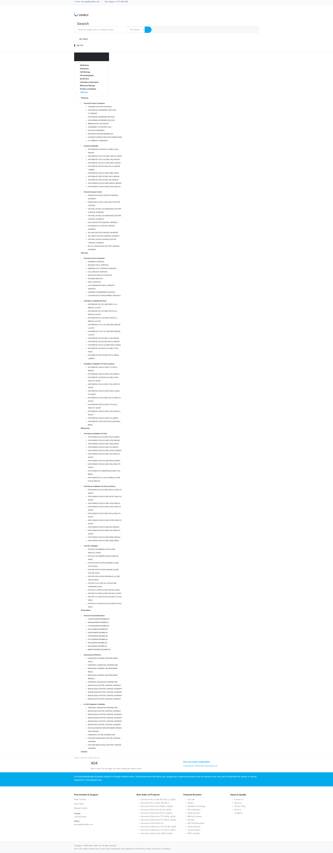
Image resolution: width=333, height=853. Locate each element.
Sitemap (204, 766)
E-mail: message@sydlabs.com (87, 2)
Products (84, 98)
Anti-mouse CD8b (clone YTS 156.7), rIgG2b (158, 830)
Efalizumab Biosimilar (97, 643)
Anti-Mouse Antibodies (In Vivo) (101, 117)
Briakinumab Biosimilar (98, 622)
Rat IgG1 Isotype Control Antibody (103, 233)
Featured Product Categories (94, 103)
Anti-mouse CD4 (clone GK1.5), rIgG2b (156, 810)
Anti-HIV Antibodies (96, 130)
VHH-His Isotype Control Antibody (103, 222)
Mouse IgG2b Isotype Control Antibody (105, 692)
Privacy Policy (240, 806)
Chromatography (87, 75)
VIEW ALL (84, 92)
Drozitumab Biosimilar (98, 636)
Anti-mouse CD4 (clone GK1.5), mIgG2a (104, 342)
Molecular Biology (87, 86)
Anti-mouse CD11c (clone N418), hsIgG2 (104, 345)
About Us (192, 766)
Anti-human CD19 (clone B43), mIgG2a (103, 527)
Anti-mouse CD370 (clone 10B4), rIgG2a (104, 163)
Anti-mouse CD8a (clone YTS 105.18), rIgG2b (158, 827)
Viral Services (94, 282)
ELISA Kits (84, 79)
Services (84, 253)
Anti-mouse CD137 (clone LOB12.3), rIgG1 (105, 156)
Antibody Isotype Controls (100, 107)
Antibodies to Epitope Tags (99, 127)
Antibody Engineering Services (101, 292)
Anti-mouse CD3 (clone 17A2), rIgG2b (103, 338)
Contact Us (212, 766)
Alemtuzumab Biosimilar (98, 619)
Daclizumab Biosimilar (98, 629)
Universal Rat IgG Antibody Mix (101, 735)
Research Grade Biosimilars (100, 134)
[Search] (148, 30)
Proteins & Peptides (88, 89)
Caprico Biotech (194, 827)
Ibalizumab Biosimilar (97, 646)
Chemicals (84, 69)
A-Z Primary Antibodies (98, 141)
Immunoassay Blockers (98, 124)
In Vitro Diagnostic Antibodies (94, 704)
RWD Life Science (195, 816)
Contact (84, 752)
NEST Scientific (194, 833)
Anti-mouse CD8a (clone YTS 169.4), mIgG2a (158, 820)
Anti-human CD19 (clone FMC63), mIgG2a (104, 183)
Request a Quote (80, 808)
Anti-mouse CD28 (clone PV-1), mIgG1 (103, 418)
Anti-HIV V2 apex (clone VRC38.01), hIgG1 (104, 593)
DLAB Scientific (194, 813)
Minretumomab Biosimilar (99, 649)
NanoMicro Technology (196, 806)
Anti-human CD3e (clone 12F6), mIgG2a (104, 440)
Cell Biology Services (97, 272)
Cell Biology (85, 72)
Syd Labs (191, 799)
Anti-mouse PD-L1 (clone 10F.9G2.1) (155, 803)
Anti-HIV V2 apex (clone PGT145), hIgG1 (104, 590)
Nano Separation (194, 810)
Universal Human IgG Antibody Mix (103, 665)
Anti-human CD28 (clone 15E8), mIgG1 (103, 444)
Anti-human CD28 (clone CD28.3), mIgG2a (105, 450)
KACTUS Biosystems (196, 823)
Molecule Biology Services (100, 275)
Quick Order (79, 804)
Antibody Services (96, 262)
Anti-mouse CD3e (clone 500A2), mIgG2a (157, 806)
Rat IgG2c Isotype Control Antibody (104, 236)
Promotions (86, 610)
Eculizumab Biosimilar (98, 639)
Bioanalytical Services (98, 265)
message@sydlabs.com (83, 824)
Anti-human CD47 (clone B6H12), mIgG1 (104, 461)
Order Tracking (80, 799)
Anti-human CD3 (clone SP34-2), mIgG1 (104, 437)
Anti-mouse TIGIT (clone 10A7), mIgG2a (104, 176)
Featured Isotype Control (93, 192)
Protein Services (95, 279)
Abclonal (191, 820)
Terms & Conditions (163, 849)
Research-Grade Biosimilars (94, 616)
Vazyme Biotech (194, 830)
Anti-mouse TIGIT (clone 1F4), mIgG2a (103, 180)
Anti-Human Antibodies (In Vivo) (101, 120)
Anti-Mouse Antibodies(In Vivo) (95, 301)
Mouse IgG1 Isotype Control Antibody (104, 685)
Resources (85, 428)
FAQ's (198, 766)
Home (76, 758)
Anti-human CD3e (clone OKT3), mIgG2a (104, 187)
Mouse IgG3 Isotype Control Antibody (104, 699)
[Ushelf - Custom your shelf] (81, 14)
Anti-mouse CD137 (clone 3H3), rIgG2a (104, 159)
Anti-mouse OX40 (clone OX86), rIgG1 (103, 173)
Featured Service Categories (94, 258)
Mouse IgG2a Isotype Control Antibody (105, 689)
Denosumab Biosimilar (98, 633)
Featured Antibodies (91, 146)
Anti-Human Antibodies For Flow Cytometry (99, 486)
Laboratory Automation (89, 82)
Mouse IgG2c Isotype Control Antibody (105, 695)
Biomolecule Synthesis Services (102, 268)
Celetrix (191, 803)
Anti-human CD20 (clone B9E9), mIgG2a (104, 537)
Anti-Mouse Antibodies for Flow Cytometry (99, 364)
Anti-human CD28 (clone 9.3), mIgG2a (103, 447)
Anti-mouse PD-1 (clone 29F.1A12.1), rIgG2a (158, 799)
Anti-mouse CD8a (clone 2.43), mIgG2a (103, 374)
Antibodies (84, 65)
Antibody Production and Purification (105, 137)
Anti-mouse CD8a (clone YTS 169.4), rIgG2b (158, 816)
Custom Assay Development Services (104, 295)
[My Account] (83, 39)
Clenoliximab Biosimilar (98, 626)
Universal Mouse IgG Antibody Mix (103, 682)
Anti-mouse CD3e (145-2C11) (152, 823)
